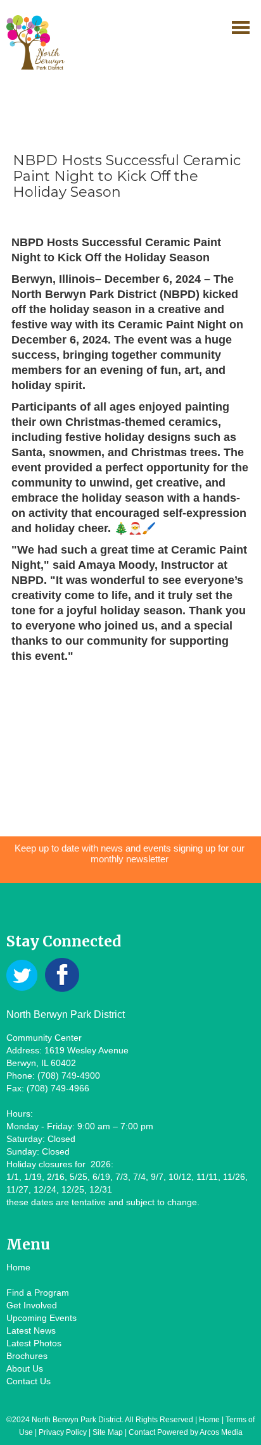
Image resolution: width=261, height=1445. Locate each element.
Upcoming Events (41, 1318)
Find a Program (37, 1292)
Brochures (27, 1356)
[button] (240, 27)
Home (18, 1267)
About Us (24, 1368)
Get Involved (31, 1305)
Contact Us (28, 1381)
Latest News (31, 1330)
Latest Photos (33, 1343)
